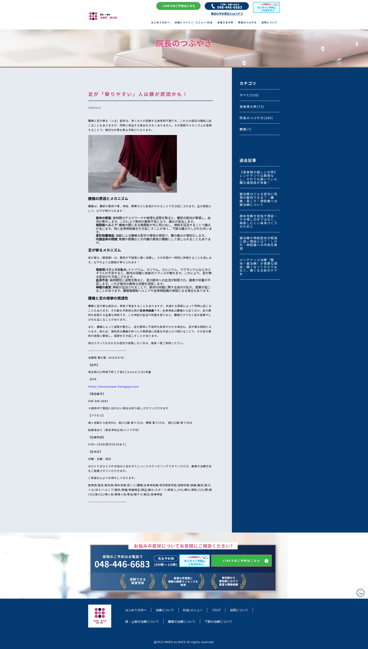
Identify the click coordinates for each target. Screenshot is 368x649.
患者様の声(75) (252, 106)
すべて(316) (249, 95)
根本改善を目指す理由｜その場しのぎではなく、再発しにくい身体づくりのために (259, 221)
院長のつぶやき (247, 22)
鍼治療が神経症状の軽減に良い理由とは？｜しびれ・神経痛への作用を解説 (259, 243)
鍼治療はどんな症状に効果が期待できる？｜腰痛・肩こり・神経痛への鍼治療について (259, 199)
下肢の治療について (218, 621)
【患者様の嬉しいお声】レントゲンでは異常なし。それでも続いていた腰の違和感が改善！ (259, 177)
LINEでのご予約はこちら (241, 560)
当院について (269, 22)
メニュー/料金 (204, 22)
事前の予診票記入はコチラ (227, 13)
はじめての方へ (160, 22)
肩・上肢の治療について (142, 621)
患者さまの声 (225, 22)
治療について (183, 22)
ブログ (216, 610)
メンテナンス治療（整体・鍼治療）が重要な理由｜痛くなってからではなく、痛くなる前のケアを (259, 266)
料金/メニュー (193, 610)
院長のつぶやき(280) (256, 117)
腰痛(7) (246, 129)
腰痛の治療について (182, 621)
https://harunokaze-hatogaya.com (113, 386)
